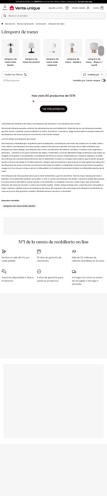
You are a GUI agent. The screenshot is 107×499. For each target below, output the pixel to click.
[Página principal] (2, 24)
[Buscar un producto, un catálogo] (5, 16)
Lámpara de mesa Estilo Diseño (19, 206)
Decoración (10, 24)
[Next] (101, 51)
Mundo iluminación (25, 24)
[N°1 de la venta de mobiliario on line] (24, 8)
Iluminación (41, 24)
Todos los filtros (13, 74)
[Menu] (5, 6)
